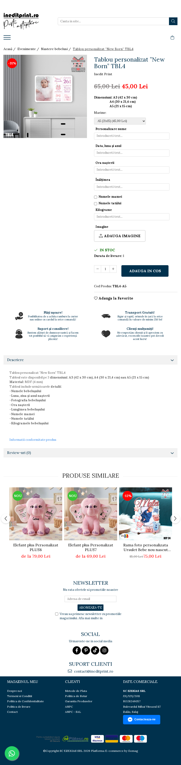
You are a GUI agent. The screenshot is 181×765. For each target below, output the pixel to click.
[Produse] (8, 38)
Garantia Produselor (78, 701)
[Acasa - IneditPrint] (27, 21)
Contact (12, 712)
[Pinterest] (86, 650)
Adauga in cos (145, 270)
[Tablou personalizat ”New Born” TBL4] (45, 96)
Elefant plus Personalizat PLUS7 (90, 547)
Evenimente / (28, 49)
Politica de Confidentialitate (25, 701)
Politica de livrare (18, 706)
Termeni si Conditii (19, 696)
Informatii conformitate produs (32, 440)
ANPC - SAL (73, 712)
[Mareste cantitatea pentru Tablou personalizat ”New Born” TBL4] (113, 269)
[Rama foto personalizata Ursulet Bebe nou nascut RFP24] (145, 513)
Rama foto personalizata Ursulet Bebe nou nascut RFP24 (145, 547)
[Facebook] (77, 650)
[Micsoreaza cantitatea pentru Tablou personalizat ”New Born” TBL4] (97, 269)
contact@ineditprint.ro (93, 671)
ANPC (69, 706)
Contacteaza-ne (145, 719)
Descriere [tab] (15, 360)
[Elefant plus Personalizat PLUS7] (90, 513)
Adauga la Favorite (115, 298)
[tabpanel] (45, 96)
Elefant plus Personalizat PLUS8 (35, 547)
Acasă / (10, 49)
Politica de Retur (76, 696)
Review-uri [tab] (19, 452)
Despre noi (14, 691)
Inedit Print (103, 74)
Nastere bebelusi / (56, 49)
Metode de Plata (76, 691)
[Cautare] (173, 21)
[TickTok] (95, 650)
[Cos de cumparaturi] (172, 37)
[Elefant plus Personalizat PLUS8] (35, 513)
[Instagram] (104, 650)
